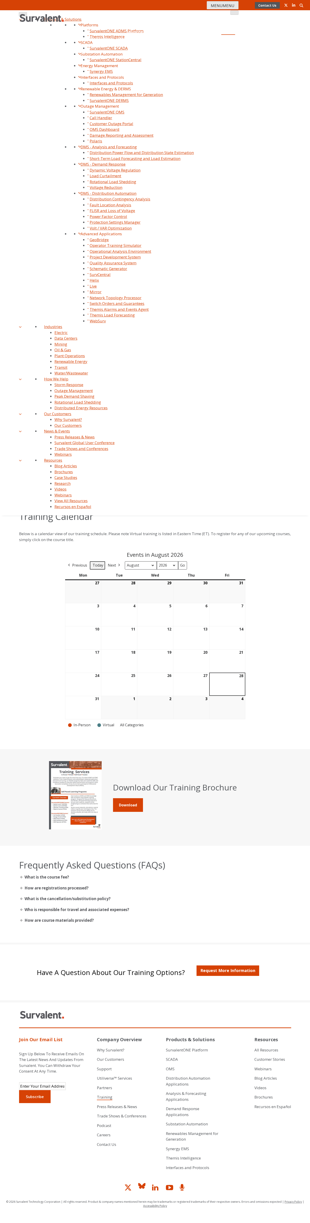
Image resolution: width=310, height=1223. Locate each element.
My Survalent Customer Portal (193, 65)
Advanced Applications (101, 233)
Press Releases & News (74, 437)
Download (128, 805)
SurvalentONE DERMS (109, 100)
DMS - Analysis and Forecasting (109, 146)
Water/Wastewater (71, 373)
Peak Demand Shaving (74, 396)
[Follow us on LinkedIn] (156, 1187)
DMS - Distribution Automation (108, 193)
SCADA (172, 1059)
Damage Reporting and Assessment (121, 135)
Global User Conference (212, 39)
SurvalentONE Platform (187, 1050)
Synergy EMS (101, 71)
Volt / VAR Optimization (111, 228)
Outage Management (100, 106)
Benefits (175, 52)
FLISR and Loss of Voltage (112, 210)
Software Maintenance (135, 39)
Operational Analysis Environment (120, 251)
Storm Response (68, 384)
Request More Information (227, 970)
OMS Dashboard (104, 129)
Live (93, 286)
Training (104, 1097)
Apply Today (222, 52)
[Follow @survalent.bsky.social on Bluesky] (142, 1188)
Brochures (63, 471)
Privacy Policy (293, 1202)
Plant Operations (69, 355)
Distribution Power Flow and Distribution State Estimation (142, 152)
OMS (170, 1068)
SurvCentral (100, 274)
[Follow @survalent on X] (128, 1187)
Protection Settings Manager (115, 222)
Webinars (63, 454)
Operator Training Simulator (115, 245)
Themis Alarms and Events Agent (119, 309)
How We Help (56, 379)
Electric (61, 332)
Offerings (182, 39)
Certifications (183, 25)
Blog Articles (65, 465)
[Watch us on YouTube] (170, 1187)
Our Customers (57, 413)
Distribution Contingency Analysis (120, 199)
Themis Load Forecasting (112, 315)
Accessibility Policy (155, 1206)
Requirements (196, 52)
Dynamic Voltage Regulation (115, 170)
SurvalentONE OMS (107, 112)
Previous (79, 565)
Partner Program (221, 45)
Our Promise (136, 25)
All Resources (266, 1050)
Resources (53, 460)
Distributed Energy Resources (81, 407)
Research (62, 483)
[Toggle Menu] (234, 12)
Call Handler (101, 117)
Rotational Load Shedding (113, 181)
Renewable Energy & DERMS (106, 88)
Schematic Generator (108, 268)
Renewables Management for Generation (126, 94)
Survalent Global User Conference (84, 442)
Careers (203, 25)
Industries (53, 326)
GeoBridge (99, 239)
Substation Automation (187, 1124)
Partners (104, 1087)
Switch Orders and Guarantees (117, 303)
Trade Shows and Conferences (81, 448)
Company (227, 19)
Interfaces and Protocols (102, 77)
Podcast (228, 65)
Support (70, 39)
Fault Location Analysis (110, 205)
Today (98, 565)
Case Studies (65, 477)
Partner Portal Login (215, 58)
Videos (60, 489)
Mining (60, 344)
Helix (94, 280)
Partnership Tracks (148, 52)
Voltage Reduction (106, 187)
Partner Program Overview (107, 52)
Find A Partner (70, 52)
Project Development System (115, 257)
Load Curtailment (105, 175)
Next (112, 565)
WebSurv (98, 321)
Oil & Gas (62, 349)
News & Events (57, 431)
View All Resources (71, 500)
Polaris (96, 141)
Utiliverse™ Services (96, 39)
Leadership (159, 25)
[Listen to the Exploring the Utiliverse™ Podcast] (182, 1187)
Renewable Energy (70, 361)
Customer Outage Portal (111, 123)
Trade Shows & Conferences (121, 1116)
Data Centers (65, 338)
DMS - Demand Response (103, 164)
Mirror (95, 291)
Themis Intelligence (183, 1158)
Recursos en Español (72, 506)
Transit (60, 367)
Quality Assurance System (113, 263)
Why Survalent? (68, 419)
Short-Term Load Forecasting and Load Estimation (135, 158)
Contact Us (223, 25)
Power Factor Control (108, 216)
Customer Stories (269, 1059)
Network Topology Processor (115, 297)
